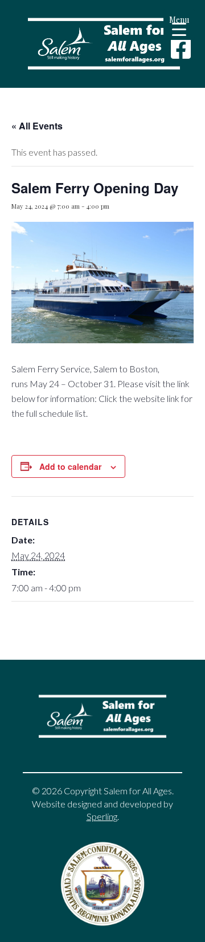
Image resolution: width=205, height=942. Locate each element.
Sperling (102, 816)
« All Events (37, 125)
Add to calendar (70, 466)
